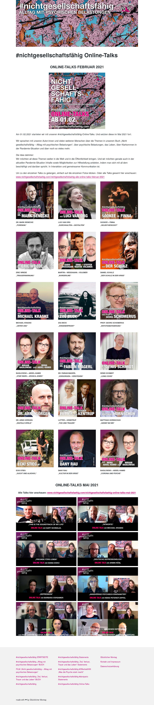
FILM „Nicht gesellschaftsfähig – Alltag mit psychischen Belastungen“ (34, 670)
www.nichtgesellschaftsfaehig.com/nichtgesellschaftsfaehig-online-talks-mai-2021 (91, 492)
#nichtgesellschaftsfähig (26, 683)
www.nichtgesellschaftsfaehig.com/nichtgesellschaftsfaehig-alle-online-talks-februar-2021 (60, 176)
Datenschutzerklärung (109, 666)
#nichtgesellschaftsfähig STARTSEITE (32, 657)
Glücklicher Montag (108, 657)
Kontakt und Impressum (110, 661)
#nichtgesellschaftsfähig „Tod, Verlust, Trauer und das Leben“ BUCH (32, 678)
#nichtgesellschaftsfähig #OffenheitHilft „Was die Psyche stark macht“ (74, 670)
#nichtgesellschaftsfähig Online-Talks (73, 683)
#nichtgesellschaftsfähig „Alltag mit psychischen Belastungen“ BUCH (31, 663)
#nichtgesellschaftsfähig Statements (73, 657)
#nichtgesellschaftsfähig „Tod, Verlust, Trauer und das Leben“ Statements (74, 663)
